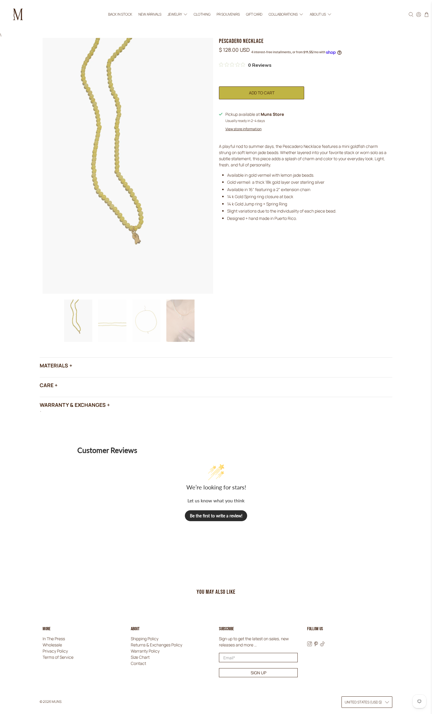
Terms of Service (58, 657)
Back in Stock (120, 14)
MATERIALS (54, 365)
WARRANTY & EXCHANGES (73, 404)
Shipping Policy (144, 638)
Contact (138, 663)
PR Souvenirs (228, 14)
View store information (243, 128)
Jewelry (175, 14)
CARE (46, 385)
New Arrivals (149, 14)
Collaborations (283, 14)
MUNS (56, 701)
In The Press (54, 638)
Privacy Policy (55, 651)
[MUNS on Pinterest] (316, 645)
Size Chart (140, 657)
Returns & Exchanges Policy (156, 645)
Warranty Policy (145, 651)
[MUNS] (18, 14)
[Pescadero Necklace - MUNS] (128, 166)
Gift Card (254, 14)
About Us (318, 14)
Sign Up (258, 672)
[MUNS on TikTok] (322, 645)
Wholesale (52, 645)
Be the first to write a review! (216, 515)
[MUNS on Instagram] (309, 645)
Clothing (202, 14)
